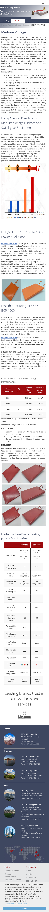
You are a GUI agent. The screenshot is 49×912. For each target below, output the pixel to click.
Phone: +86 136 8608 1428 (31, 798)
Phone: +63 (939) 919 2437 (31, 819)
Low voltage (5, 21)
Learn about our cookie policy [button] (16, 903)
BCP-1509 (37, 545)
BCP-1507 (24, 545)
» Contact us (31, 877)
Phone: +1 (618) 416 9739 (30, 764)
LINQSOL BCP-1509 (9, 337)
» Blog (28, 871)
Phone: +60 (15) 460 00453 (31, 838)
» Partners (30, 874)
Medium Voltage (18, 21)
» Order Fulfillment (11, 871)
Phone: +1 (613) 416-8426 (30, 778)
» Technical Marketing (12, 880)
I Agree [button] (24, 908)
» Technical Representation (10, 875)
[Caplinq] (4, 2)
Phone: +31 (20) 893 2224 (30, 744)
